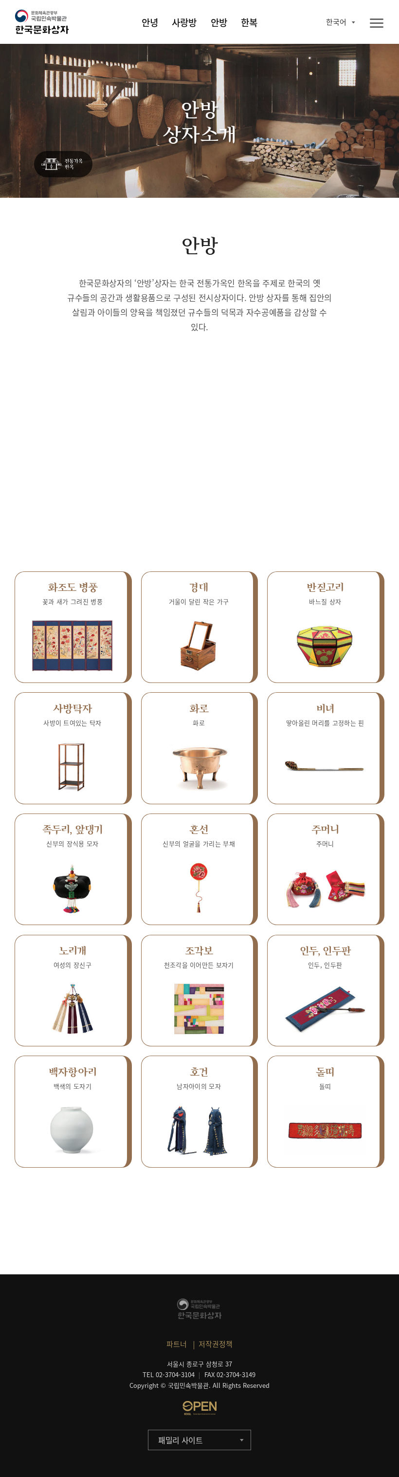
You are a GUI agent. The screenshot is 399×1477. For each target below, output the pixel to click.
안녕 (150, 22)
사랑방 (184, 22)
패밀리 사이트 (180, 1440)
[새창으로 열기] (199, 1408)
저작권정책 (216, 1344)
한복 (249, 22)
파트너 (176, 1344)
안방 (219, 22)
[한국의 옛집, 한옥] (63, 164)
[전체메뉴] (376, 24)
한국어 (336, 22)
